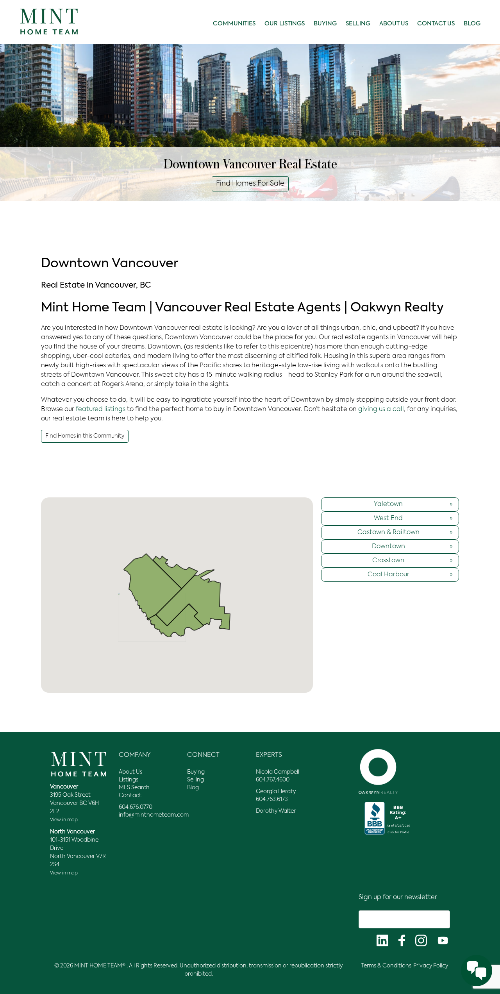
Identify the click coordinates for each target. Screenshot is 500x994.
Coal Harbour (410, 575)
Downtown (412, 546)
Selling (358, 24)
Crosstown (412, 561)
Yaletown (413, 504)
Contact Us (436, 24)
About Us (393, 24)
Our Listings (284, 24)
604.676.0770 (135, 807)
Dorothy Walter (276, 811)
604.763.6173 (272, 799)
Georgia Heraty (276, 791)
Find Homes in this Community (84, 436)
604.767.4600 (272, 780)
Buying (325, 24)
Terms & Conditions (386, 966)
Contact (130, 795)
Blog (472, 24)
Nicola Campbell (277, 772)
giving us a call (381, 409)
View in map (64, 820)
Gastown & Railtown (405, 532)
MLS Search (134, 787)
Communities (234, 24)
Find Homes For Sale (250, 183)
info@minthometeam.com (154, 815)
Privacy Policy (430, 966)
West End (413, 518)
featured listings (100, 409)
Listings (128, 780)
